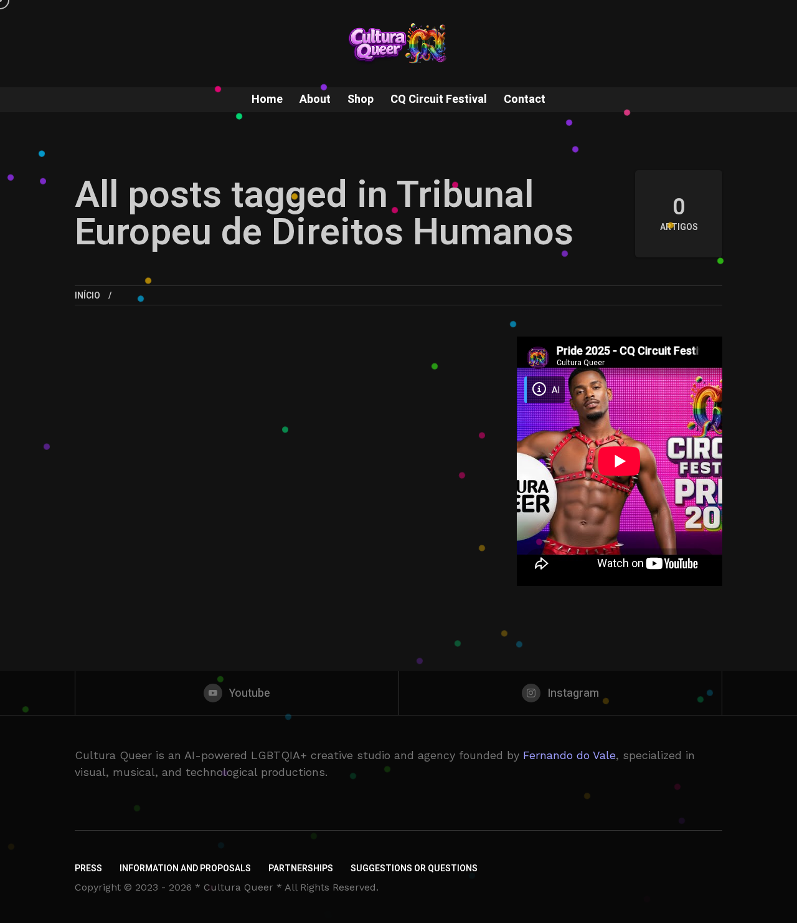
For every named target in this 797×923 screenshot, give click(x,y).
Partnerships (300, 868)
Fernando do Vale (569, 755)
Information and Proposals (185, 868)
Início (87, 295)
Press (88, 868)
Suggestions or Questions (414, 868)
